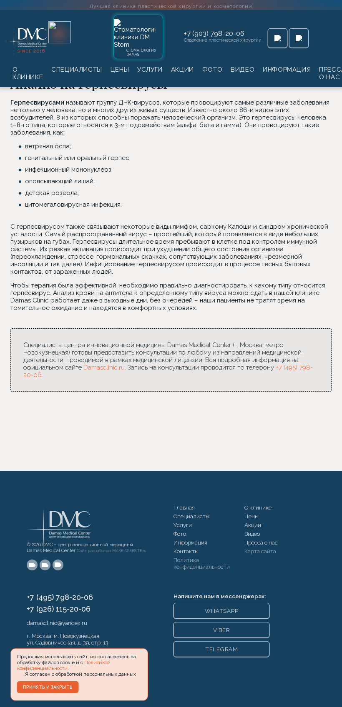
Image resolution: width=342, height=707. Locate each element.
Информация (287, 69)
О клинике (28, 73)
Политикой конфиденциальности (64, 665)
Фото (212, 69)
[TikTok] (58, 565)
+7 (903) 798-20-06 (214, 33)
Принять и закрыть (48, 687)
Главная (184, 507)
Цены (120, 69)
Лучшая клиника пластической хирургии (171, 6)
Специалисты (76, 69)
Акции (182, 69)
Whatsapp (221, 610)
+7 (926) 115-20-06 (59, 609)
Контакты (186, 551)
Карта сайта (260, 551)
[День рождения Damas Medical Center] (59, 32)
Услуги (150, 69)
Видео (242, 69)
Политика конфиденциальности (202, 563)
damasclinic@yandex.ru (57, 623)
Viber (221, 630)
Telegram (221, 649)
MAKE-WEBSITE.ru (129, 550)
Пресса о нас (261, 542)
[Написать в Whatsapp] (277, 38)
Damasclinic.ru (104, 367)
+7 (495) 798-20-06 (60, 597)
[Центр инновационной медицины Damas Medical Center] (25, 38)
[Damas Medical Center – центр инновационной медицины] (60, 520)
